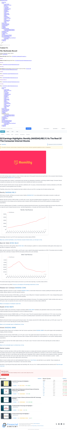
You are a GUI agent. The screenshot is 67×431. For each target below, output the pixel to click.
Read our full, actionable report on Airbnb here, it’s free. (12, 345)
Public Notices (6, 106)
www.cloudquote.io (37, 423)
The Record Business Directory (9, 29)
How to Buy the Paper (6, 36)
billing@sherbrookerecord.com (13, 77)
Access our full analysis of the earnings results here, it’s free (26, 284)
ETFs (12, 131)
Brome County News (5, 23)
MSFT (43, 390)
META (44, 389)
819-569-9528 (5, 77)
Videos (5, 21)
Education (6, 10)
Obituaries (3, 26)
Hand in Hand (6, 13)
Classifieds (4, 27)
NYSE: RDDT (9, 307)
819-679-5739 (4, 69)
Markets (2, 131)
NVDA (44, 392)
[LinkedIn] (61, 425)
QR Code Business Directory (7, 120)
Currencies (16, 134)
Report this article (5, 374)
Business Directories (5, 28)
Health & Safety (7, 14)
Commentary (6, 7)
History (5, 15)
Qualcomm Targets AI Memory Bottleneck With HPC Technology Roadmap (26, 398)
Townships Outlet (7, 105)
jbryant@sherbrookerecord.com (12, 69)
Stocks (8, 131)
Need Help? (4, 39)
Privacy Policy (34, 425)
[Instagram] (64, 425)
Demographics (6, 9)
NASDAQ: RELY (11, 177)
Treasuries (28, 134)
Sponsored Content (7, 18)
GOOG (44, 387)
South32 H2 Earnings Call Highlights (21, 381)
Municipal (6, 16)
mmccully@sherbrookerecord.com (26, 60)
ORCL (44, 393)
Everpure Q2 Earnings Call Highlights (21, 413)
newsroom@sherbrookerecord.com (13, 64)
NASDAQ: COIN (20, 288)
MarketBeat (15, 385)
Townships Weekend (5, 24)
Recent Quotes (46, 128)
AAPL (43, 383)
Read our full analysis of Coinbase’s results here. (10, 303)
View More (39, 378)
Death (20, 385)
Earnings (23, 385)
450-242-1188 (28, 68)
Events (5, 12)
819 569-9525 (5, 54)
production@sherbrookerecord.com (13, 81)
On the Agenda (6, 17)
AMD (43, 384)
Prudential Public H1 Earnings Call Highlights (22, 405)
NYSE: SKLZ (14, 243)
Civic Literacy (6, 6)
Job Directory (4, 32)
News (3, 3)
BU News (6, 91)
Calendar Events (5, 33)
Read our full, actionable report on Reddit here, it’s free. (12, 324)
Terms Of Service (40, 425)
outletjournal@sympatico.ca (21, 56)
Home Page (4, 2)
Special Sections (4, 25)
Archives (3, 119)
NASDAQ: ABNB (10, 327)
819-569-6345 (17, 60)
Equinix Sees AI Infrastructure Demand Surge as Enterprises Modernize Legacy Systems (25, 390)
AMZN (44, 381)
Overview (8, 134)
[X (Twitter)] (56, 425)
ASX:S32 (29, 385)
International (22, 134)
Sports (5, 19)
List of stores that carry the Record (10, 37)
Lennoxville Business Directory (9, 30)
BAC (43, 386)
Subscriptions (6, 38)
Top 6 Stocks (33, 360)
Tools (17, 131)
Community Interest (7, 8)
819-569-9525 (5, 73)
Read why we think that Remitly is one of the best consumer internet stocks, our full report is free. (21, 239)
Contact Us (4, 40)
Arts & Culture (6, 4)
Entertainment (6, 11)
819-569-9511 (14, 56)
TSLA (43, 395)
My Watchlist (55, 128)
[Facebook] (59, 425)
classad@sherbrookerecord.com (13, 73)
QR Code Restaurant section (7, 35)
